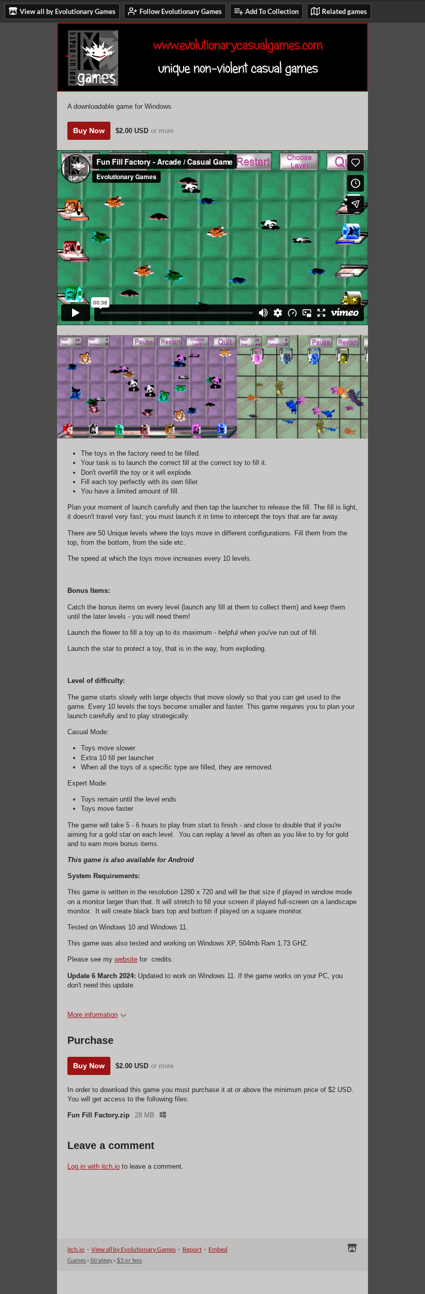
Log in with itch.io (93, 1166)
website (126, 959)
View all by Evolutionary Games (133, 1249)
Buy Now (89, 130)
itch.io (75, 1249)
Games (76, 1260)
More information (92, 1015)
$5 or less (129, 1260)
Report (192, 1249)
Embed (218, 1249)
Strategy (101, 1260)
